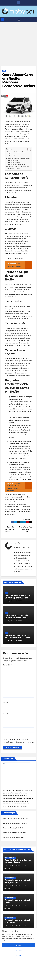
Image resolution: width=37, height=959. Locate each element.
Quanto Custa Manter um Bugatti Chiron (16, 818)
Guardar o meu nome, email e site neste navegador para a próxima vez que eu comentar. (18, 741)
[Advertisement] (18, 41)
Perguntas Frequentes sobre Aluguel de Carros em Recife (18, 167)
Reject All (18, 955)
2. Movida (13, 156)
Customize (19, 950)
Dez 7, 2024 (9, 885)
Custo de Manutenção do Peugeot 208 (15, 823)
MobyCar (19, 543)
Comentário (7, 665)
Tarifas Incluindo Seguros (17, 164)
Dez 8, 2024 (9, 865)
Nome (5, 702)
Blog (4, 70)
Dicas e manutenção (10, 857)
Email (5, 714)
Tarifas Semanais (15, 162)
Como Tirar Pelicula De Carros (10, 529)
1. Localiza (13, 154)
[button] (34, 19)
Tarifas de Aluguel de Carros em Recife (18, 158)
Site (4, 725)
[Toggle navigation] (19, 19)
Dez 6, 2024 (9, 905)
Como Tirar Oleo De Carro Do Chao (25, 529)
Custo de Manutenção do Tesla (13, 828)
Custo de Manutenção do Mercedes (14, 833)
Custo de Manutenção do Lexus (13, 837)
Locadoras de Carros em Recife (16, 152)
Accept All (18, 945)
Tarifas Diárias (14, 160)
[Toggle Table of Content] (28, 149)
